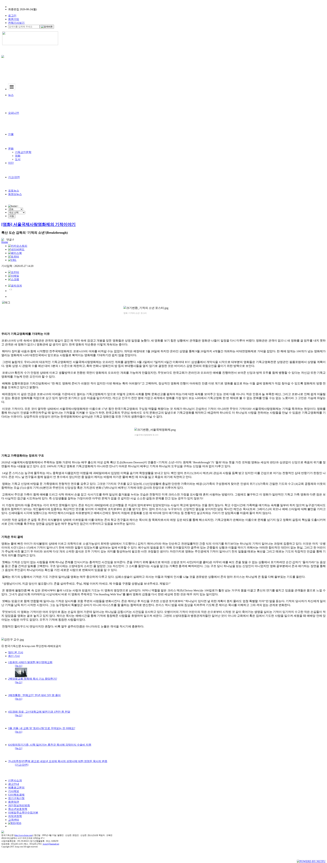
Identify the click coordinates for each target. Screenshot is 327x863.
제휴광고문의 (16, 787)
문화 (11, 148)
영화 (17, 155)
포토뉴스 (13, 190)
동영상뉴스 (15, 194)
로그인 (12, 15)
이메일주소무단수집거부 (23, 812)
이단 (11, 162)
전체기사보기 (16, 22)
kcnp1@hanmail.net (51, 844)
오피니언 (13, 112)
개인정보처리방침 (19, 805)
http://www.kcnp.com (23, 835)
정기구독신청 (16, 798)
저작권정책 (15, 816)
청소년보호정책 (17, 809)
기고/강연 (14, 177)
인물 (11, 134)
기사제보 (13, 791)
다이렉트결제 (16, 794)
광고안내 (13, 784)
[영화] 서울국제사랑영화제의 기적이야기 (38, 224)
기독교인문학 (23, 152)
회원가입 (13, 19)
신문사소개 (15, 780)
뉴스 (11, 95)
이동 (12, 216)
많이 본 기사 (15, 652)
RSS (18, 823)
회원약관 (13, 801)
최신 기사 (14, 655)
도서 (17, 159)
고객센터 (13, 819)
